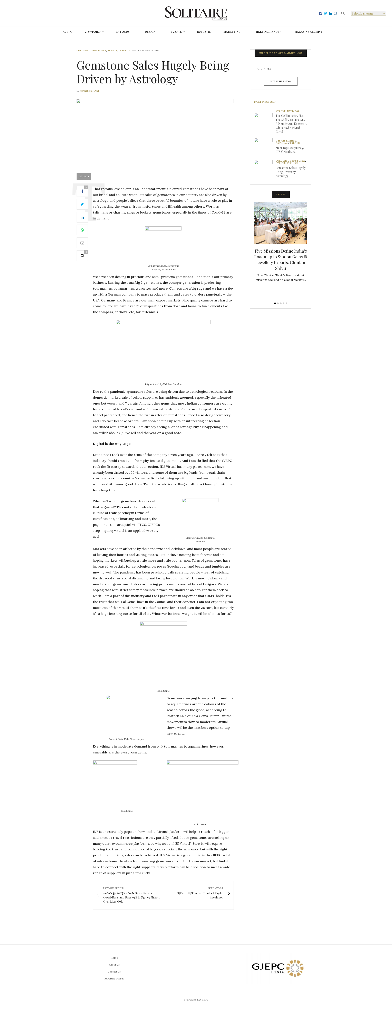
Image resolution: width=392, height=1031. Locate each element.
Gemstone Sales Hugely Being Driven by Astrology (290, 172)
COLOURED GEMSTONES (91, 50)
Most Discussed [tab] (265, 101)
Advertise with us (114, 978)
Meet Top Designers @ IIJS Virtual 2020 (290, 150)
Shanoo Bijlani (89, 91)
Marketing (232, 32)
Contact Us (114, 971)
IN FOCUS (122, 32)
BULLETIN (204, 32)
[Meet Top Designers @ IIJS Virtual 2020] (265, 147)
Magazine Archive (308, 32)
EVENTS (176, 32)
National (293, 111)
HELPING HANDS (267, 32)
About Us (114, 964)
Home (114, 957)
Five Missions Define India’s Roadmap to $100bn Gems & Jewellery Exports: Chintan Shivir (280, 259)
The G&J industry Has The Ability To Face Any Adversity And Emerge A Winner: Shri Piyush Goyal (291, 124)
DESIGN (150, 32)
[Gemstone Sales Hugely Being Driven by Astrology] (265, 169)
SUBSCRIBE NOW (280, 81)
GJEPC (67, 32)
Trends (295, 143)
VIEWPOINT (93, 32)
